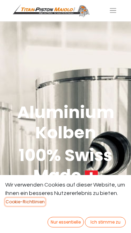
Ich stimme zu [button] (105, 222)
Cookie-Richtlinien (25, 202)
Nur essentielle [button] (66, 222)
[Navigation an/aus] (113, 10)
